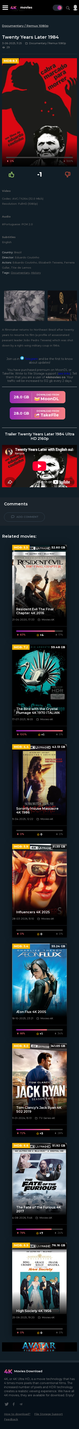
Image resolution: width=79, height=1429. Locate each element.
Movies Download (28, 1371)
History (36, 272)
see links (64, 373)
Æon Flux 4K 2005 (31, 1012)
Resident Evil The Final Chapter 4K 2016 (34, 611)
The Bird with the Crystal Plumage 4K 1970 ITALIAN (38, 711)
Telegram (31, 359)
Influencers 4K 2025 (33, 912)
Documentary (20, 272)
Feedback (11, 1419)
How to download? (17, 1414)
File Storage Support (48, 1414)
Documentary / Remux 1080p (25, 26)
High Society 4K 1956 (33, 1311)
